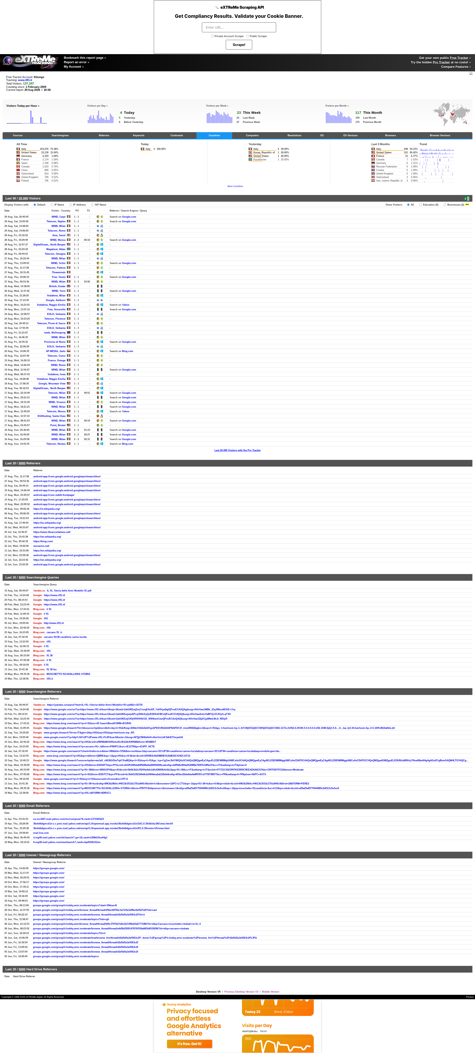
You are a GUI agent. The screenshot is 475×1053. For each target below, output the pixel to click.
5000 (22, 463)
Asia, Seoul (58, 235)
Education (430, 204)
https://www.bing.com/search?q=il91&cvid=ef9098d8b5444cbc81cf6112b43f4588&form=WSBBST (101, 741)
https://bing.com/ (43, 541)
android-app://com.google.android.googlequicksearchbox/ (67, 476)
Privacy (470, 997)
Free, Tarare (58, 277)
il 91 (49, 609)
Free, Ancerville (56, 309)
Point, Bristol (57, 425)
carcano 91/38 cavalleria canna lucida (65, 637)
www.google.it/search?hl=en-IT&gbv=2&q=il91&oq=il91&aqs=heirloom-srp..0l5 (89, 732)
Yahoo (125, 304)
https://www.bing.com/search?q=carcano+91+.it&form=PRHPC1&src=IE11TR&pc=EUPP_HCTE (101, 746)
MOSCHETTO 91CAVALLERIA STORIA (68, 674)
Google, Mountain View (52, 383)
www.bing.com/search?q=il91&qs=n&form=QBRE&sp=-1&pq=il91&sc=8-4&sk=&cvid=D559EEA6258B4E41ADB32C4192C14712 (118, 755)
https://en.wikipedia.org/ (47, 536)
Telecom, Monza (56, 411)
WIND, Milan (58, 226)
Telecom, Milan (56, 392)
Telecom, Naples (56, 221)
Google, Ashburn (55, 300)
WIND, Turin (58, 291)
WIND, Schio (58, 263)
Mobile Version (270, 991)
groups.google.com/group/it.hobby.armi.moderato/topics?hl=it (69, 933)
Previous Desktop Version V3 (241, 991)
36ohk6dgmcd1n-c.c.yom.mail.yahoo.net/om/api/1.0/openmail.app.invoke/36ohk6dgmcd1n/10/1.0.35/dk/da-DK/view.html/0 (103, 823)
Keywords (138, 135)
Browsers (390, 135)
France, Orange (56, 360)
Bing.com (127, 351)
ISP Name (100, 204)
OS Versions (350, 135)
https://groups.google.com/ (48, 868)
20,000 (23, 198)
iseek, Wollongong (54, 332)
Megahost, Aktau (55, 249)
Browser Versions (440, 135)
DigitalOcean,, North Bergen (49, 244)
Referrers (104, 135)
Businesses (455, 204)
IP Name (59, 204)
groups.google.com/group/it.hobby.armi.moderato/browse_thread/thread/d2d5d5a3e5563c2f (85, 942)
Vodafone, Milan (56, 295)
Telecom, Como (56, 355)
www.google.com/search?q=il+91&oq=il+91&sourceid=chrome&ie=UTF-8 (86, 779)
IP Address (79, 204)
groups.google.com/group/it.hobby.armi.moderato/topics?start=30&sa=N (75, 905)
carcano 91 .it (54, 632)
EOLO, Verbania (56, 314)
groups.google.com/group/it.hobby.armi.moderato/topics (66, 956)
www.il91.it (25, 80)
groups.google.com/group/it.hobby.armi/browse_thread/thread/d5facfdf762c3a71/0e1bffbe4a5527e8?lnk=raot (95, 910)
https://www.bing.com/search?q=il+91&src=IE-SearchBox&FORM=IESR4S (89, 723)
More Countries (235, 186)
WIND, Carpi (58, 216)
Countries (214, 135)
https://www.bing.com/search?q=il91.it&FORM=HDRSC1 (79, 792)
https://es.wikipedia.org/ (47, 522)
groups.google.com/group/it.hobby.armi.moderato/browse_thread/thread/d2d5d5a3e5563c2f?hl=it (89, 914)
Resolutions (294, 135)
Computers (252, 135)
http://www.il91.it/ (54, 623)
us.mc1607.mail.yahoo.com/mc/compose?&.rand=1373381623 (68, 819)
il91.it (50, 678)
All (412, 204)
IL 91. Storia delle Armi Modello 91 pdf (69, 590)
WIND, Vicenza (57, 402)
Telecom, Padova (55, 267)
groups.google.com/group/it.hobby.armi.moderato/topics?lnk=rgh (71, 919)
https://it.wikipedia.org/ (46, 509)
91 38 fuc (52, 669)
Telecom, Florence (54, 318)
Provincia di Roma (54, 341)
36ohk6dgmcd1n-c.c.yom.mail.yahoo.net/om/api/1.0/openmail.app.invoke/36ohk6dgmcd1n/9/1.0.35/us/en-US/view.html (101, 828)
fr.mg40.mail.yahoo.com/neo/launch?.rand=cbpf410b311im (67, 842)
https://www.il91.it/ (54, 595)
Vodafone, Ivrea (56, 374)
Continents (177, 135)
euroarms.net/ (41, 546)
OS (322, 135)
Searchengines (60, 135)
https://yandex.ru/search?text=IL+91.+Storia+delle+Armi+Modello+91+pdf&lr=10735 (94, 704)
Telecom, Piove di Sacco (51, 323)
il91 (46, 618)
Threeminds (58, 272)
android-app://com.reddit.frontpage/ (53, 495)
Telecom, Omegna (55, 253)
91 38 (50, 655)
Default (41, 204)
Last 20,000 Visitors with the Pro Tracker (237, 450)
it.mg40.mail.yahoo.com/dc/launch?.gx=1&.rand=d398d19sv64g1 (70, 837)
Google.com (129, 216)
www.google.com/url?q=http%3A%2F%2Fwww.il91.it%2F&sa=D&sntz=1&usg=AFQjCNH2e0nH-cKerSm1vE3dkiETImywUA (113, 737)
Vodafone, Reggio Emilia (51, 304)
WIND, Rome (58, 365)
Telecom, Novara (55, 443)
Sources (17, 135)
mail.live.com (41, 833)
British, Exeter (57, 286)
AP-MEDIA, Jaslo (55, 351)
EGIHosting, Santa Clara (51, 416)
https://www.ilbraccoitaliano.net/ (52, 532)
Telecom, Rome (56, 230)
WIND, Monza (57, 240)
